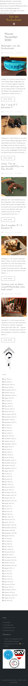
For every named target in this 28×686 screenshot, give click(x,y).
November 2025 (9, 390)
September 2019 (9, 565)
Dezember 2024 (9, 414)
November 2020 (9, 528)
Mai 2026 (7, 382)
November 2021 (9, 495)
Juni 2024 (7, 428)
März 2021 (7, 517)
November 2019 (9, 560)
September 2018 (9, 595)
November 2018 (9, 590)
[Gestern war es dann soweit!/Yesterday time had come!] (14, 307)
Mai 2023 (7, 449)
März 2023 (7, 455)
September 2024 (9, 422)
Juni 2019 (7, 573)
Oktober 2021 (8, 498)
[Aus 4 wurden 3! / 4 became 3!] (14, 245)
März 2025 (7, 406)
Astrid (24, 680)
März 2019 (7, 582)
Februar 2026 (8, 384)
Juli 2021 (6, 506)
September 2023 (9, 444)
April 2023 (7, 452)
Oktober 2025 (8, 393)
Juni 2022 (7, 476)
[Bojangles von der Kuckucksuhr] (14, 66)
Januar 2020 (8, 555)
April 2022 (7, 482)
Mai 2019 (7, 576)
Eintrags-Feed (8, 625)
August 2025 (8, 398)
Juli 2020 (6, 538)
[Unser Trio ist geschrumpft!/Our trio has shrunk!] (14, 186)
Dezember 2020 (9, 525)
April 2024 (7, 433)
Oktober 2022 (8, 465)
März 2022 (7, 484)
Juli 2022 (6, 474)
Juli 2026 (6, 379)
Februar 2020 (8, 552)
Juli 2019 (6, 571)
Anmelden (7, 622)
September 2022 (9, 468)
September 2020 (9, 533)
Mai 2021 (7, 511)
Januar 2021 (8, 522)
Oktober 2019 (8, 563)
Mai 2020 (7, 544)
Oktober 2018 (8, 592)
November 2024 (9, 417)
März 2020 (7, 549)
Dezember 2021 (9, 492)
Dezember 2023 (9, 438)
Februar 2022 (8, 487)
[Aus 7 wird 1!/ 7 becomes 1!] (14, 125)
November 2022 (9, 463)
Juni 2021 (7, 509)
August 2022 (8, 471)
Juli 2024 (6, 425)
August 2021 (8, 503)
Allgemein (20, 52)
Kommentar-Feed (9, 628)
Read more (8, 99)
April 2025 (7, 403)
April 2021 (7, 514)
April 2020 (7, 546)
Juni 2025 (7, 401)
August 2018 (8, 598)
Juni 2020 (7, 541)
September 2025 (9, 395)
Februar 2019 (8, 584)
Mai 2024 (7, 430)
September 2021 (9, 501)
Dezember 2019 (9, 557)
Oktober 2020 (8, 530)
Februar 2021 (8, 519)
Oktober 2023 (8, 441)
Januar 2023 (8, 457)
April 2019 (7, 579)
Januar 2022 (8, 490)
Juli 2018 (6, 600)
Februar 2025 (8, 409)
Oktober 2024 (8, 420)
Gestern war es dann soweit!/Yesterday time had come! (13, 287)
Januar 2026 (8, 387)
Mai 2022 (7, 479)
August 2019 (8, 568)
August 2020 (8, 536)
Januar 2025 (8, 411)
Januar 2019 (8, 587)
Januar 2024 (8, 436)
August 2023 (8, 447)
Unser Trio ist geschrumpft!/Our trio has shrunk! (12, 166)
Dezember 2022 (9, 460)
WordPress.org (9, 630)
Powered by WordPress (9, 680)
